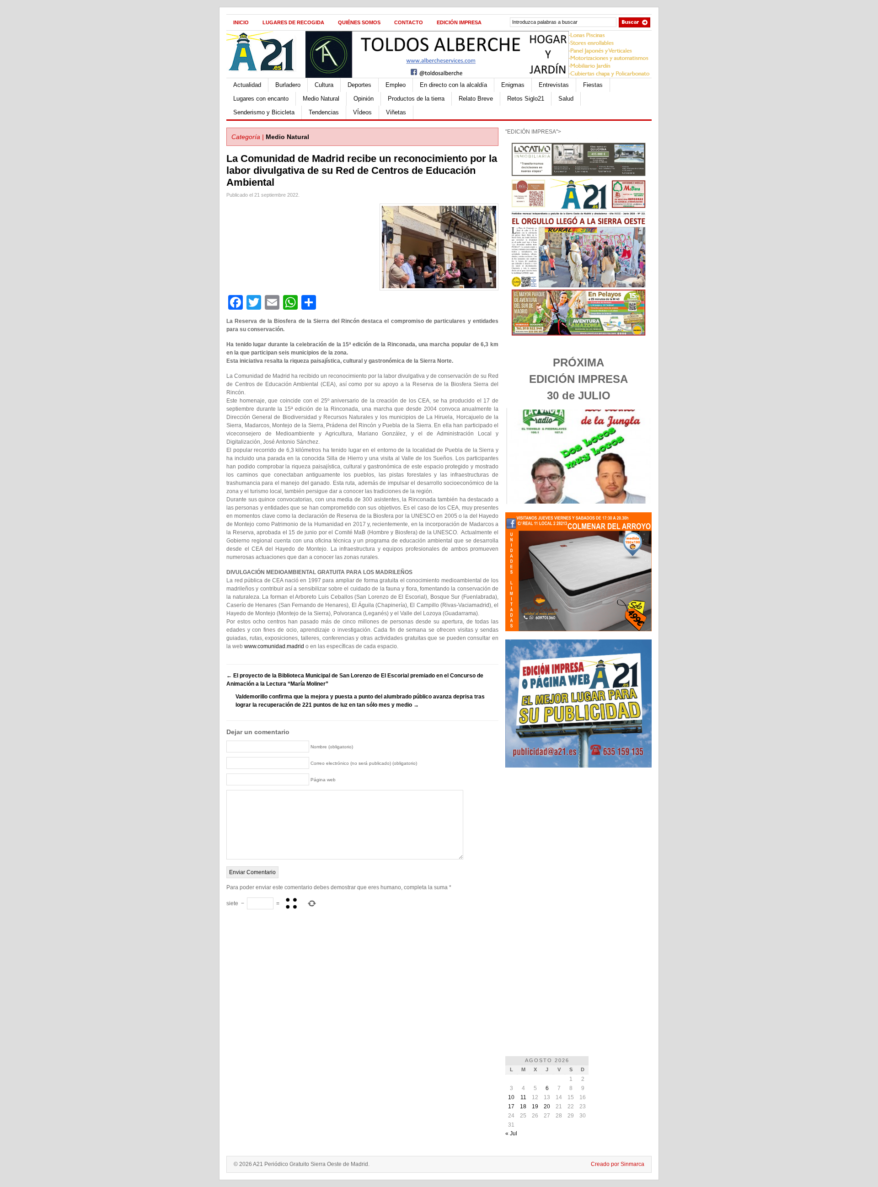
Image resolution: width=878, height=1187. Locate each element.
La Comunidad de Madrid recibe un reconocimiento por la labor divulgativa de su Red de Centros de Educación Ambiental (361, 170)
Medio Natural (321, 98)
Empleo (395, 84)
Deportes (359, 84)
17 (511, 1106)
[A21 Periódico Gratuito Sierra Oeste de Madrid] (265, 76)
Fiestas (593, 84)
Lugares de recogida (293, 22)
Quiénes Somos (359, 22)
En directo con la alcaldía (453, 84)
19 (535, 1106)
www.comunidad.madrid (274, 646)
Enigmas (513, 84)
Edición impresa (459, 22)
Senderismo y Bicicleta (263, 112)
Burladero (287, 84)
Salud (565, 98)
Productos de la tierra (416, 98)
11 (523, 1097)
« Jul (511, 1133)
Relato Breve (476, 98)
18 (523, 1106)
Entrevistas (554, 84)
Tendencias (324, 112)
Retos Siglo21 (525, 98)
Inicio (241, 22)
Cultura (324, 84)
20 (547, 1106)
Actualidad (247, 84)
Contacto (408, 22)
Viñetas (396, 112)
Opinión (363, 98)
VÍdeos (362, 112)
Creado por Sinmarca (617, 1164)
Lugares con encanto (261, 98)
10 (511, 1097)
